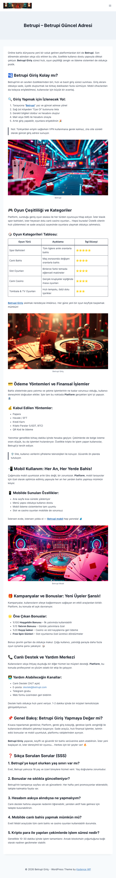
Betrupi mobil (55, 518)
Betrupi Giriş (15, 303)
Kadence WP (83, 869)
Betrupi (30, 105)
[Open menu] (110, 5)
